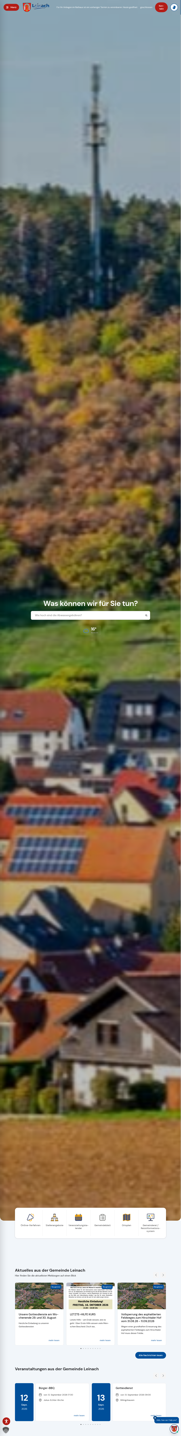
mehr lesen (54, 1340)
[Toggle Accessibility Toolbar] (6, 1421)
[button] (11, 7)
